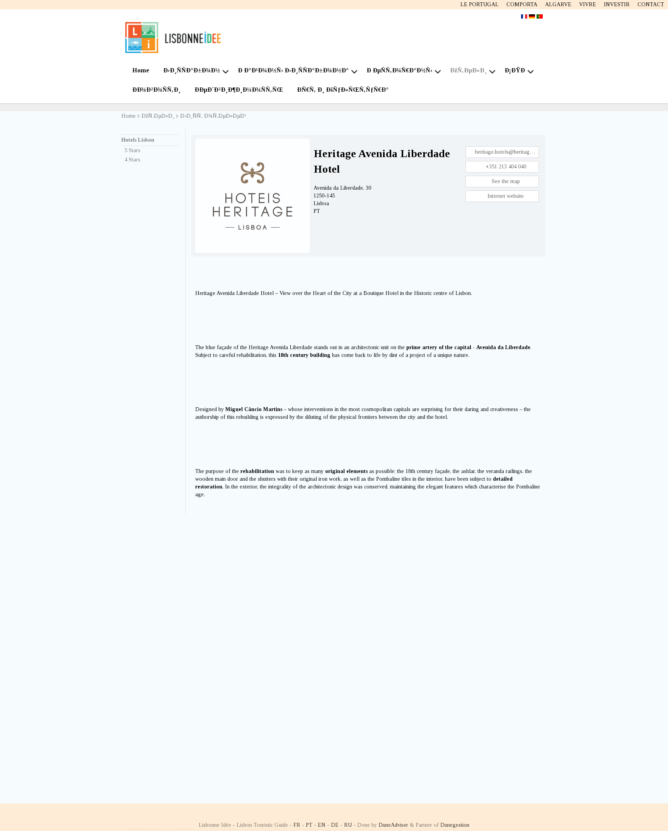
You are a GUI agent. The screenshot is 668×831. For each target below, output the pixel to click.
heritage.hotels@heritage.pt (506, 152)
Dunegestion (454, 825)
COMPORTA (521, 4)
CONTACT (650, 4)
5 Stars (132, 150)
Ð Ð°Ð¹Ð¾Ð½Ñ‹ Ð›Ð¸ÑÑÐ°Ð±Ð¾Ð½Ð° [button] (293, 70)
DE (335, 825)
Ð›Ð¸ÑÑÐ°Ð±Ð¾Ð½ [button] (191, 70)
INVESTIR (617, 4)
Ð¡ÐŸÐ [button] (514, 70)
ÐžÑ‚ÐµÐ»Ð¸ (157, 116)
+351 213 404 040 (505, 167)
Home (140, 70)
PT (309, 825)
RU (348, 825)
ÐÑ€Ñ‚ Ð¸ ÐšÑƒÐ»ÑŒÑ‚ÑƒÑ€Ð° (343, 89)
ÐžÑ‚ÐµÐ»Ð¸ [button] (468, 70)
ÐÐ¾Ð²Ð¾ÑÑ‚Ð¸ (156, 89)
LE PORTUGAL (479, 4)
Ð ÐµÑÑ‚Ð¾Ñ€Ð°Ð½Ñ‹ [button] (399, 70)
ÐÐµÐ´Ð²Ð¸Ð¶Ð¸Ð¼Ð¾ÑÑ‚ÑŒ (238, 89)
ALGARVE (558, 4)
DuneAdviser (393, 825)
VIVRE (587, 4)
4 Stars (132, 160)
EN (321, 825)
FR (296, 825)
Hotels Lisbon (137, 140)
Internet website (505, 196)
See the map (505, 181)
